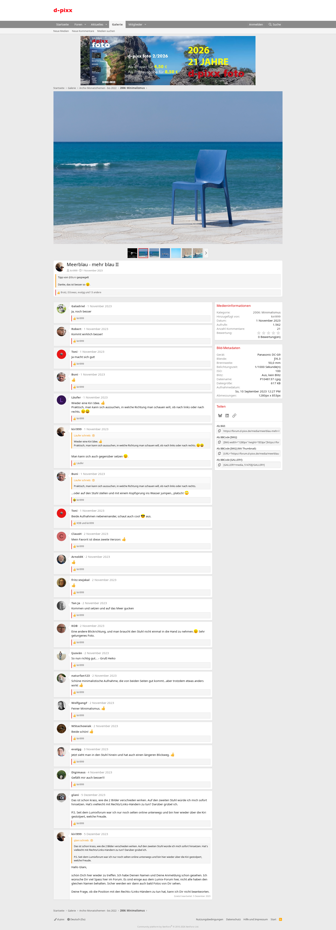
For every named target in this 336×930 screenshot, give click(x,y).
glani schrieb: (81, 840)
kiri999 (73, 270)
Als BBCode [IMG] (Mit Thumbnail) (236, 448)
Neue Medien (61, 31)
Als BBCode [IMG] (227, 437)
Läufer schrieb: (82, 435)
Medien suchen (106, 31)
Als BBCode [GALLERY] (229, 459)
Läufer (76, 397)
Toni (74, 352)
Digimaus (78, 772)
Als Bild (221, 426)
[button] (85, 24)
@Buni (72, 277)
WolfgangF (79, 703)
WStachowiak (81, 726)
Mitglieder (135, 24)
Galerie (117, 24)
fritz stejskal (80, 580)
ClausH (76, 534)
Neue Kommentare (83, 31)
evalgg (76, 749)
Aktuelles (97, 24)
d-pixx (60, 919)
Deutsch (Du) (77, 919)
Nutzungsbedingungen (209, 919)
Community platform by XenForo (168, 926)
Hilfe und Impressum (255, 919)
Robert (76, 329)
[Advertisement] (212, 10)
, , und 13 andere (81, 292)
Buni (74, 374)
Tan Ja (75, 603)
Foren (78, 24)
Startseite (62, 24)
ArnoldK (77, 557)
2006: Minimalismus (267, 312)
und (85, 523)
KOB (74, 626)
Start (273, 919)
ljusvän (76, 653)
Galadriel (78, 306)
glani (75, 795)
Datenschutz (233, 919)
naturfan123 (80, 675)
